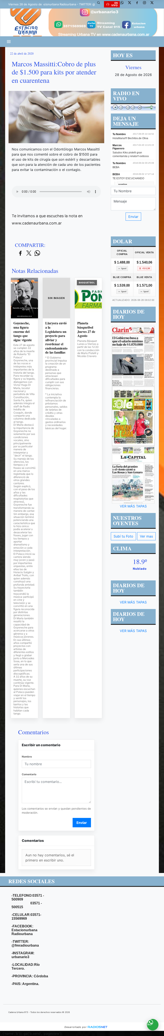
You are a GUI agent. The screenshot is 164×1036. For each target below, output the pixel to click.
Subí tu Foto (123, 536)
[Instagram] (146, 4)
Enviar (81, 822)
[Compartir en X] (29, 253)
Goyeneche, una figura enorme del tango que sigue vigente (22, 331)
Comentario (29, 774)
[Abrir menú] (8, 41)
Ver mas (146, 536)
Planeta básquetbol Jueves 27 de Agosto (86, 329)
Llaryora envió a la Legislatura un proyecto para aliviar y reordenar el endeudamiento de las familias (56, 337)
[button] (100, 4)
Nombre (27, 756)
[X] (131, 4)
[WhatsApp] (123, 4)
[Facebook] (138, 4)
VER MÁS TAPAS (133, 506)
